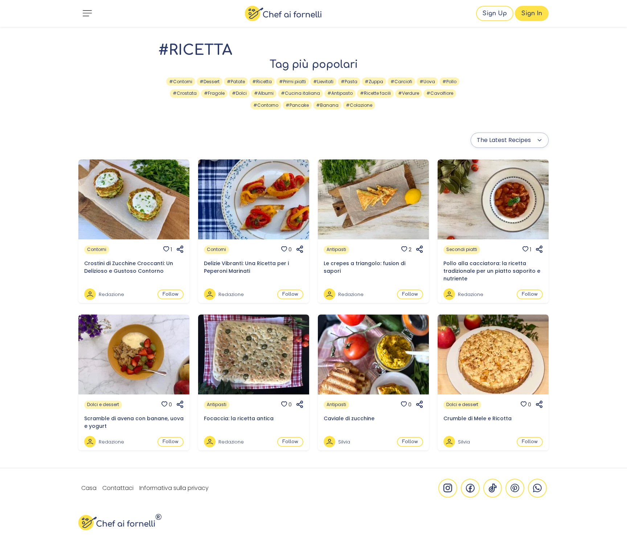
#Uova (427, 81)
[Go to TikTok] (492, 488)
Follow (171, 294)
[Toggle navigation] (87, 13)
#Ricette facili (375, 93)
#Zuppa (374, 81)
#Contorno (265, 105)
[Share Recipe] (178, 250)
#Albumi (264, 93)
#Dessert (210, 81)
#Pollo (449, 81)
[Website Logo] (283, 13)
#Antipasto (340, 93)
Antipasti (336, 249)
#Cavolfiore (439, 93)
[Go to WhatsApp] (537, 488)
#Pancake (297, 105)
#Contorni (180, 81)
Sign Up (495, 13)
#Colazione (359, 105)
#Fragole (214, 93)
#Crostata (185, 93)
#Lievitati (323, 81)
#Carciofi (401, 81)
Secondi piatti (461, 249)
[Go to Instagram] (448, 488)
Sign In (531, 13)
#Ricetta (262, 81)
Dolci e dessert (103, 404)
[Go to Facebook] (470, 488)
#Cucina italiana (300, 93)
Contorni (96, 249)
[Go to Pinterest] (515, 488)
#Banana (327, 105)
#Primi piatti (292, 81)
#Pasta (349, 81)
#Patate (236, 81)
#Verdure (408, 93)
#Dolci (239, 93)
